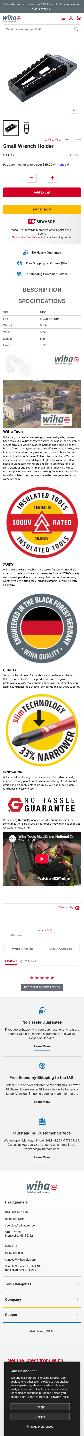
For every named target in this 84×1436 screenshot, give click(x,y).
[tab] (22, 948)
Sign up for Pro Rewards (27, 237)
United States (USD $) (40, 1331)
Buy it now (42, 209)
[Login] (71, 18)
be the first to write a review (42, 987)
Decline (40, 1417)
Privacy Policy (60, 1396)
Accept (40, 1407)
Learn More (42, 1046)
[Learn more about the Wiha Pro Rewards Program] (42, 221)
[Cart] (79, 18)
